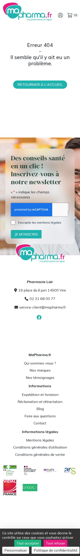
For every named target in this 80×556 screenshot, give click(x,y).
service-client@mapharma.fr (42, 307)
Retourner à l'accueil (40, 84)
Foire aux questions (40, 416)
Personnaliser (15, 550)
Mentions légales (40, 440)
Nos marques (40, 370)
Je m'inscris (26, 234)
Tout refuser (55, 543)
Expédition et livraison (40, 394)
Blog (40, 408)
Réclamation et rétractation (40, 401)
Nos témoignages (40, 377)
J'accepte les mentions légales (39, 222)
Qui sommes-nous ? (40, 363)
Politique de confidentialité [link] (55, 550)
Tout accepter (27, 543)
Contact (40, 423)
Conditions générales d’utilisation (40, 447)
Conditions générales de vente (40, 454)
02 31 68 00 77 (42, 298)
